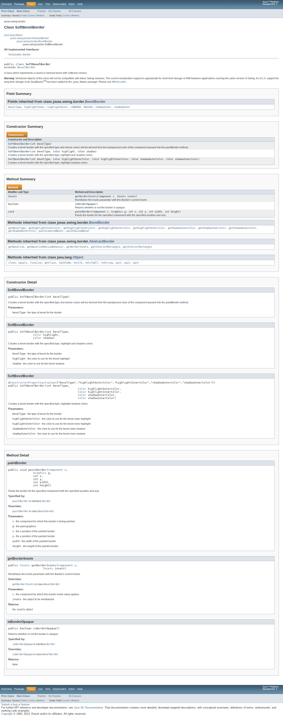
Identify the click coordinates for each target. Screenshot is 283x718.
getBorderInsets (86, 196)
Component (104, 196)
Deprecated (59, 4)
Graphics (117, 211)
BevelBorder (26, 67)
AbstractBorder (102, 241)
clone (12, 262)
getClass (50, 262)
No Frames (54, 11)
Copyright (7, 713)
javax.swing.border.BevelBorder (34, 41)
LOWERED (76, 107)
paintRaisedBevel (77, 230)
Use (40, 4)
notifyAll (91, 262)
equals (22, 262)
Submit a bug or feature (15, 704)
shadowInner (103, 107)
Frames (41, 11)
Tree (47, 4)
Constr (31, 15)
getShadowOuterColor (242, 228)
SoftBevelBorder (19, 143)
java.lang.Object (13, 35)
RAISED (88, 107)
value (50, 382)
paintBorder (83, 211)
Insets (12, 196)
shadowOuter (122, 107)
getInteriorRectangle (105, 246)
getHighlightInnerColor (44, 228)
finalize (36, 262)
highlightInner (34, 107)
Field (23, 15)
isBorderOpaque (85, 204)
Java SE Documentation (88, 707)
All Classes (75, 11)
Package (19, 4)
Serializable (15, 54)
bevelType (14, 107)
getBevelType (17, 228)
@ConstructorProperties (26, 382)
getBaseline (16, 246)
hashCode (65, 262)
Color (56, 151)
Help (80, 4)
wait (118, 262)
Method (40, 15)
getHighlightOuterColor (114, 228)
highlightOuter (57, 107)
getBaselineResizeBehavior (45, 246)
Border (27, 54)
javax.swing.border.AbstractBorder (29, 38)
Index (72, 4)
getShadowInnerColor (181, 228)
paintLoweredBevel (51, 230)
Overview (6, 4)
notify (78, 262)
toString (107, 262)
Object (78, 257)
